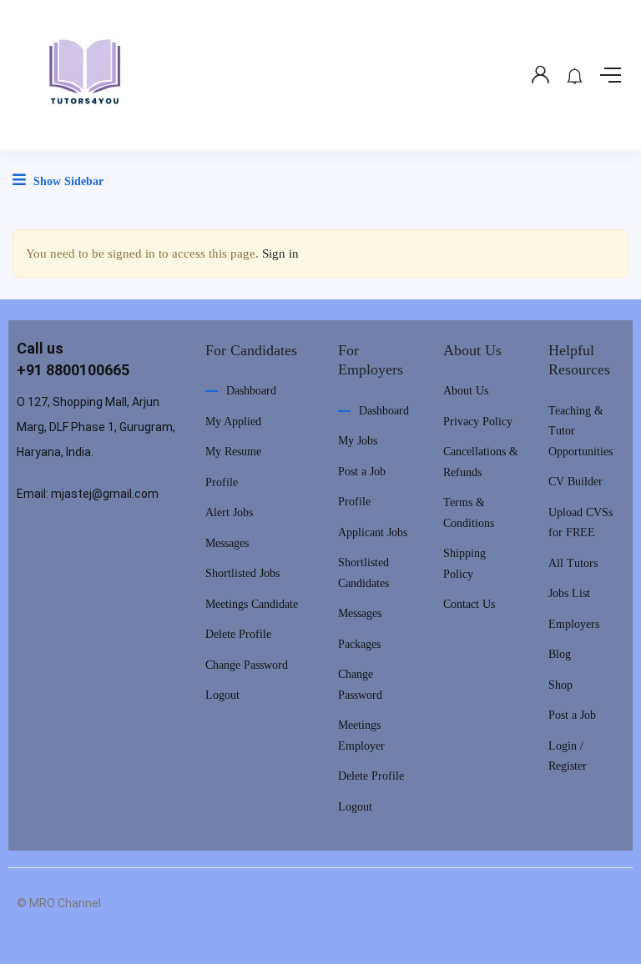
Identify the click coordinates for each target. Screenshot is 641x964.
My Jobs (357, 440)
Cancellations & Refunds (480, 462)
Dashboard (251, 390)
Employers (573, 624)
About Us (465, 390)
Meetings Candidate (251, 604)
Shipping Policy (464, 563)
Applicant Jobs (372, 532)
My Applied (233, 421)
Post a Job (362, 471)
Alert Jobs (229, 512)
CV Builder (575, 481)
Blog (559, 654)
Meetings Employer (361, 735)
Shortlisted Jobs (242, 573)
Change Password (246, 665)
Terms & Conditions (468, 513)
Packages (359, 644)
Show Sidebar (66, 181)
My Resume (233, 451)
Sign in (280, 253)
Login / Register (567, 756)
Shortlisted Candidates (363, 573)
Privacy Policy (477, 421)
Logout (222, 695)
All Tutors (573, 563)
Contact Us (469, 604)
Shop (560, 685)
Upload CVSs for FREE (580, 523)
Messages (227, 543)
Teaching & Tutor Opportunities (580, 431)
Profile (221, 482)
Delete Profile (238, 634)
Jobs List (569, 593)
